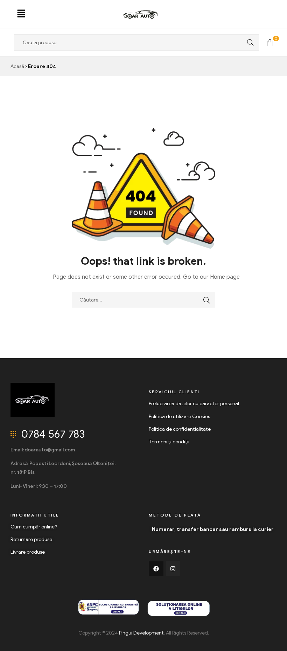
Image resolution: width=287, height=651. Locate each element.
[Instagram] (173, 568)
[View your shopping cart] (270, 42)
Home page (225, 277)
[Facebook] (156, 568)
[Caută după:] (143, 300)
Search (248, 42)
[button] (21, 14)
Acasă (17, 66)
